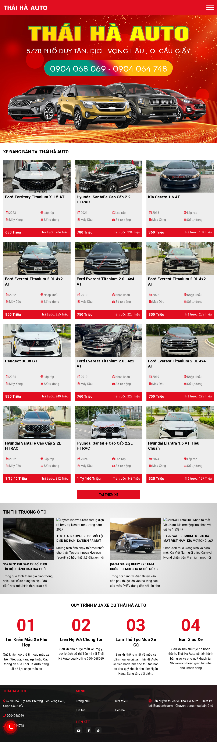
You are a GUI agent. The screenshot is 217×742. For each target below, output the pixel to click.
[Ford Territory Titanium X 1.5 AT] (37, 176)
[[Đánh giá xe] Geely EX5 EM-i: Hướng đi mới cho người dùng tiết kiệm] (135, 538)
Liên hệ (120, 710)
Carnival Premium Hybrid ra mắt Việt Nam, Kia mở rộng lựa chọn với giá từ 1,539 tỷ (188, 540)
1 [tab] (106, 137)
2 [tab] (110, 137)
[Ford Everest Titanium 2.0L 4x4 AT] (108, 258)
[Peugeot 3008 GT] (37, 340)
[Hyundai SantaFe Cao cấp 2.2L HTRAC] (108, 176)
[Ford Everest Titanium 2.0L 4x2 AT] (37, 258)
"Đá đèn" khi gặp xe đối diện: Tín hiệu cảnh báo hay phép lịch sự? (25, 569)
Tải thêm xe (108, 494)
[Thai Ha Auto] (26, 7)
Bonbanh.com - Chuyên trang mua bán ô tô (183, 705)
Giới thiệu (121, 701)
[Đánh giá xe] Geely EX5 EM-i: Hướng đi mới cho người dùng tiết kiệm (134, 569)
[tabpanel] (108, 71)
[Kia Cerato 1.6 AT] (180, 176)
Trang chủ (83, 701)
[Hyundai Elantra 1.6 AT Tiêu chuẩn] (180, 422)
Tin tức (81, 710)
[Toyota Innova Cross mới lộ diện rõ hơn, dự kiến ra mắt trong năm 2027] (81, 524)
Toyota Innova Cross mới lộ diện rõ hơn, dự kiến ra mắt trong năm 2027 (79, 540)
